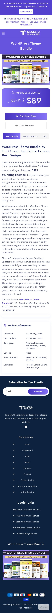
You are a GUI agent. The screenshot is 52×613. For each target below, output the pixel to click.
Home (27, 444)
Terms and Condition (27, 486)
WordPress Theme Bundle (27, 527)
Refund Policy (27, 492)
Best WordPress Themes (27, 521)
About (27, 462)
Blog (27, 456)
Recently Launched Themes (27, 509)
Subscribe (38, 392)
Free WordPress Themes (27, 516)
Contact (27, 474)
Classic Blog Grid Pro (27, 533)
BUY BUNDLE (26, 11)
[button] (3, 33)
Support (27, 468)
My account (27, 450)
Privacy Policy (27, 480)
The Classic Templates (33, 604)
